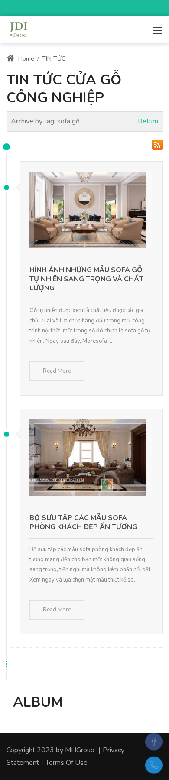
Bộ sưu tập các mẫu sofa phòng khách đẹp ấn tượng (83, 522)
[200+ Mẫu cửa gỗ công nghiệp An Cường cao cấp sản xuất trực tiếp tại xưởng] (18, 28)
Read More (57, 371)
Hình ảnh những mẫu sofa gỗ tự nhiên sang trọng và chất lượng (86, 279)
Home (25, 59)
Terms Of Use (67, 762)
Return (148, 121)
